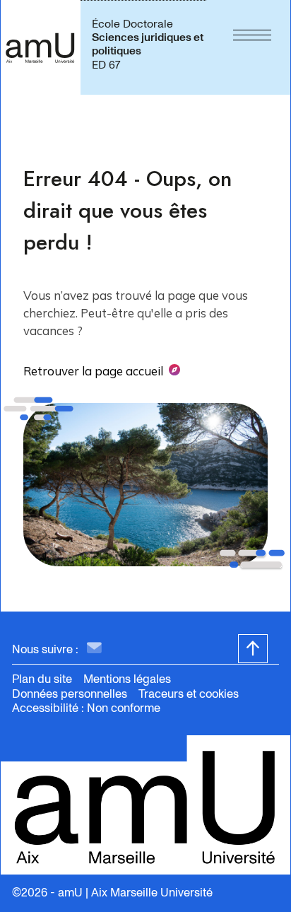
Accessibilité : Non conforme (86, 708)
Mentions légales (127, 679)
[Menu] (252, 47)
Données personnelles (69, 694)
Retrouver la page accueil (93, 370)
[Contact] (94, 648)
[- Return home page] (40, 47)
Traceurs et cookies (188, 694)
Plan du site (42, 679)
